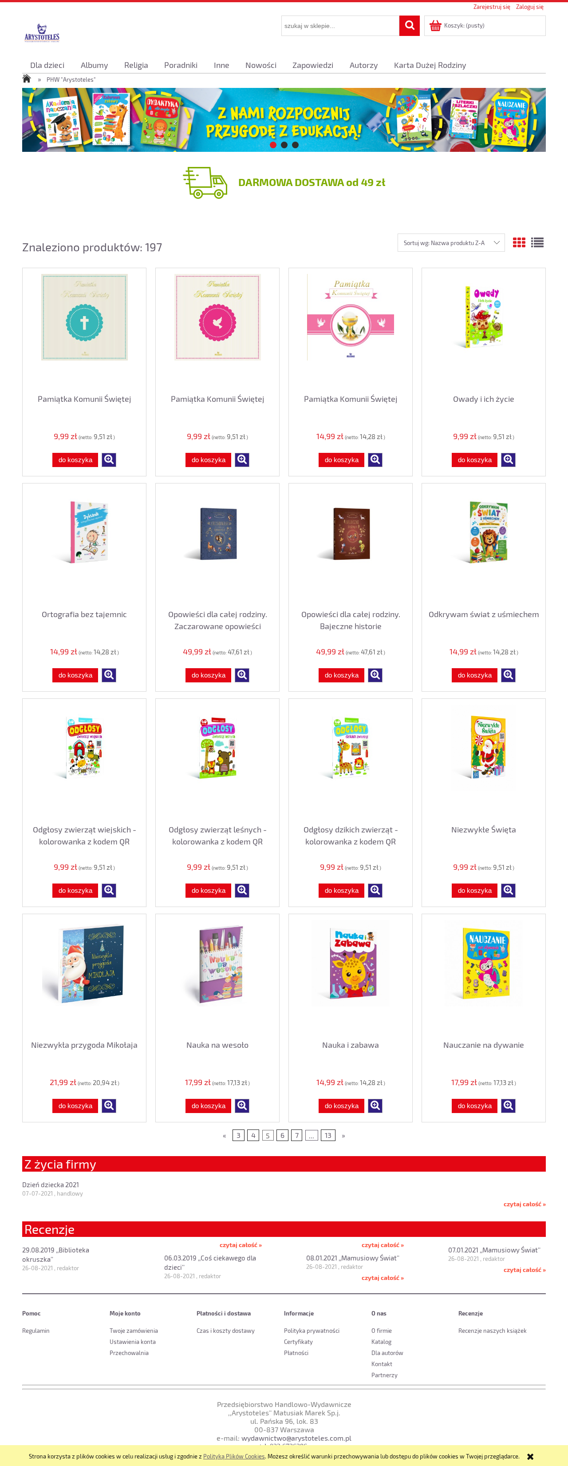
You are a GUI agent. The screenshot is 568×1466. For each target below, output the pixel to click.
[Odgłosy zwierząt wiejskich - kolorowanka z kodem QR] (84, 760)
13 (328, 1135)
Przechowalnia (129, 1352)
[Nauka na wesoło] (217, 975)
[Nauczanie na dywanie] (484, 975)
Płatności (296, 1352)
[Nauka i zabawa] (350, 975)
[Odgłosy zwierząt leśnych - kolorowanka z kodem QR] (217, 760)
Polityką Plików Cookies (234, 1456)
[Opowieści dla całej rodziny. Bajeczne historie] (350, 544)
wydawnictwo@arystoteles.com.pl (296, 1438)
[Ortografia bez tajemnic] (84, 544)
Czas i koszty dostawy (226, 1330)
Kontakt (381, 1363)
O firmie (381, 1330)
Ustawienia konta (133, 1341)
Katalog (381, 1341)
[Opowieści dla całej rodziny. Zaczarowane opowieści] (217, 544)
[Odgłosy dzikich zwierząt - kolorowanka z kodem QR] (350, 760)
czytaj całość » (525, 1204)
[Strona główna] (42, 33)
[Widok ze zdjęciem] (519, 242)
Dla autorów (387, 1352)
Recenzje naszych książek (492, 1330)
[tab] (273, 145)
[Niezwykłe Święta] (484, 760)
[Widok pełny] (537, 242)
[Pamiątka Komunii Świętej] (84, 329)
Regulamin (36, 1330)
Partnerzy (384, 1375)
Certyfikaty (298, 1341)
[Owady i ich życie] (484, 329)
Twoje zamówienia (134, 1330)
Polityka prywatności (311, 1330)
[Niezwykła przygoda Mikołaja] (84, 975)
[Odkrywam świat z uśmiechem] (484, 544)
